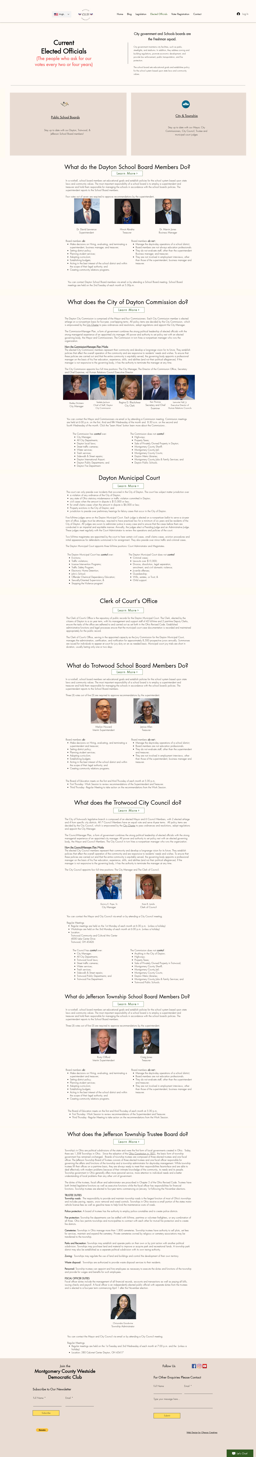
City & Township (186, 116)
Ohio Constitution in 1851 (142, 1153)
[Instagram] (199, 1366)
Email (68, 1398)
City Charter (93, 324)
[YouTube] (205, 1366)
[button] (42, 1430)
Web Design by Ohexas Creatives (202, 1432)
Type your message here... (167, 1399)
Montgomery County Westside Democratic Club (65, 1374)
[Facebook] (194, 1366)
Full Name (38, 1398)
